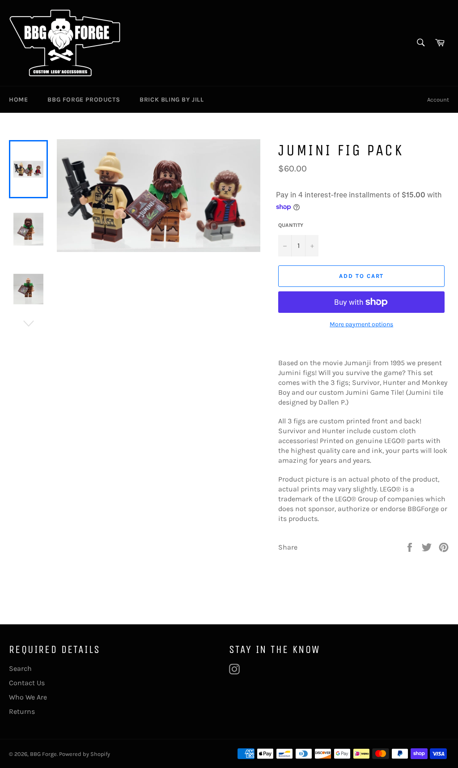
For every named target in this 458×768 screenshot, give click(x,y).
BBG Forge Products (83, 99)
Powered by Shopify (84, 754)
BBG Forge (43, 754)
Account (438, 99)
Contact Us (27, 682)
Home (18, 99)
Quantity (290, 225)
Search (20, 668)
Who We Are (28, 697)
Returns (22, 711)
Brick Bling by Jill (172, 99)
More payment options (361, 324)
